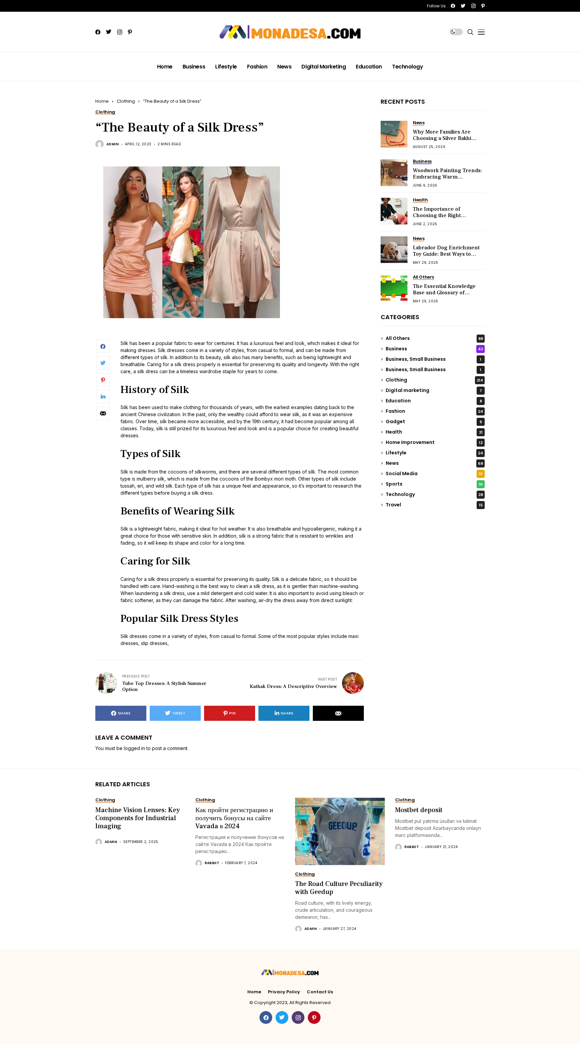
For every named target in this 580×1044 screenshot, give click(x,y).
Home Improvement (434, 442)
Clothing (126, 101)
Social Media (434, 473)
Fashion (434, 411)
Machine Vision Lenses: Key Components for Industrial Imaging (137, 818)
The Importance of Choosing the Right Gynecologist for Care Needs (440, 219)
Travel (434, 504)
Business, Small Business (433, 359)
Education (434, 400)
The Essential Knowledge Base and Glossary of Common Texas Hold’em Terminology (444, 296)
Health (434, 432)
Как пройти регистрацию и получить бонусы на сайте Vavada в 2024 (234, 818)
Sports (434, 484)
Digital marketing (434, 390)
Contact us (320, 992)
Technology (434, 494)
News (434, 463)
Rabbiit (212, 863)
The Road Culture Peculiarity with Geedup (339, 888)
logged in (134, 748)
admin (112, 144)
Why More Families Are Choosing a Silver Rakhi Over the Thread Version (444, 138)
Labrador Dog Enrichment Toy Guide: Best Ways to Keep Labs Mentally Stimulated (446, 257)
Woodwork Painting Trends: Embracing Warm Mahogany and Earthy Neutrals (447, 180)
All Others (434, 338)
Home (102, 101)
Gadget (434, 421)
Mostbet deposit (418, 810)
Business (434, 348)
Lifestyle (434, 452)
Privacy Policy (284, 992)
